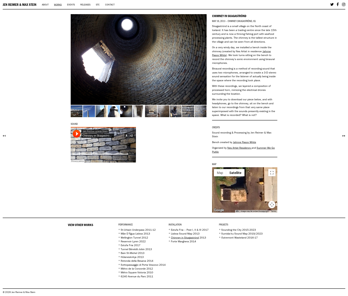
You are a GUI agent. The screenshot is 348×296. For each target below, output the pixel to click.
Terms (273, 211)
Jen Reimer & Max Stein (19, 4)
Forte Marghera (180, 241)
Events (71, 4)
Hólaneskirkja (128, 257)
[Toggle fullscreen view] (272, 172)
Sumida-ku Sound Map (234, 233)
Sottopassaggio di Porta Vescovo (139, 264)
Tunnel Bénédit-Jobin (133, 249)
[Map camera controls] (272, 204)
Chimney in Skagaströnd (185, 237)
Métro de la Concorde (133, 268)
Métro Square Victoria (133, 272)
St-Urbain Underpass (132, 229)
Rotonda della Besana (133, 260)
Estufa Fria (127, 245)
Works (58, 4)
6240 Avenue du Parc (133, 276)
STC (98, 4)
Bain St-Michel (129, 253)
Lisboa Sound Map (181, 233)
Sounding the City (231, 229)
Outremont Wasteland (233, 237)
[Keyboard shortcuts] (237, 211)
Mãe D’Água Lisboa (132, 233)
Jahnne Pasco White (244, 142)
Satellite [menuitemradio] (235, 173)
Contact (110, 4)
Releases (85, 4)
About (45, 4)
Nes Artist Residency (239, 147)
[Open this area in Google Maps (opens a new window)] (219, 210)
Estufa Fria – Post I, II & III (186, 229)
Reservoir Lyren (129, 241)
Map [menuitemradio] (220, 173)
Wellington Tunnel (131, 237)
